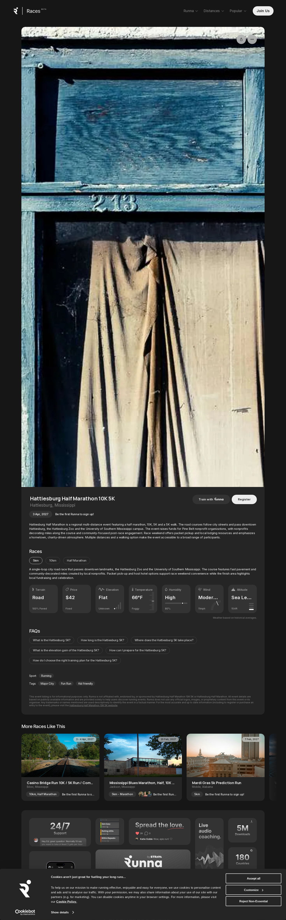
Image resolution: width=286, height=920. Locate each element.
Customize (251, 889)
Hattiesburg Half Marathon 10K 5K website (93, 705)
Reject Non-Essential (253, 901)
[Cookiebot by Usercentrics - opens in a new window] (25, 912)
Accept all (253, 878)
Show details (60, 912)
